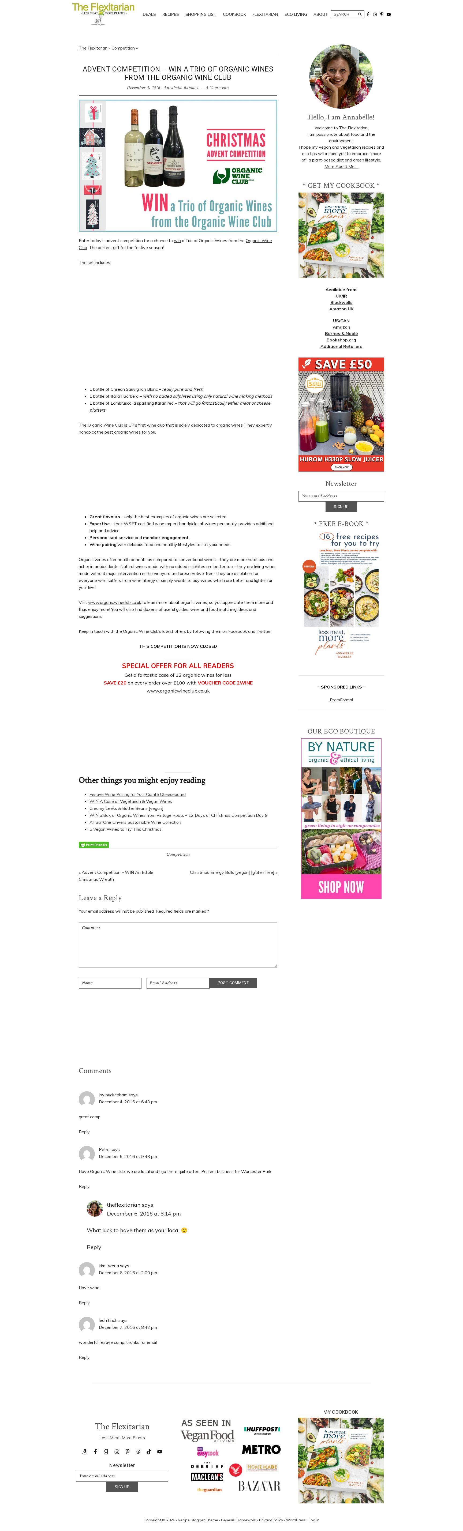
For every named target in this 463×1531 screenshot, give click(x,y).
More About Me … (341, 166)
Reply (84, 1131)
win (177, 240)
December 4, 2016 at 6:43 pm (128, 1101)
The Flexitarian (93, 48)
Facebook (237, 631)
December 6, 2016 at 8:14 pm (144, 1213)
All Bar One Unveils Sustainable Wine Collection (135, 822)
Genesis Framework (238, 1520)
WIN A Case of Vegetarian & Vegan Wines (130, 801)
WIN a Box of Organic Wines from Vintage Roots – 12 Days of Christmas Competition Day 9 (178, 815)
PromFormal (341, 699)
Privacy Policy (271, 1520)
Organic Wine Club (105, 425)
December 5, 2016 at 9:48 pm (128, 1156)
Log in (314, 1520)
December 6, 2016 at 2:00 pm (128, 1272)
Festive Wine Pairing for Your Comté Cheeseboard (137, 794)
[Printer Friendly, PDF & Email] (94, 844)
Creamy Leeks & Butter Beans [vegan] (126, 808)
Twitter (263, 631)
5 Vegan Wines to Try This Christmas (125, 829)
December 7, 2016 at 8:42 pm (128, 1327)
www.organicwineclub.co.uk (114, 602)
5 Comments (218, 88)
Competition (123, 48)
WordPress (296, 1520)
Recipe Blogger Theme (198, 1520)
